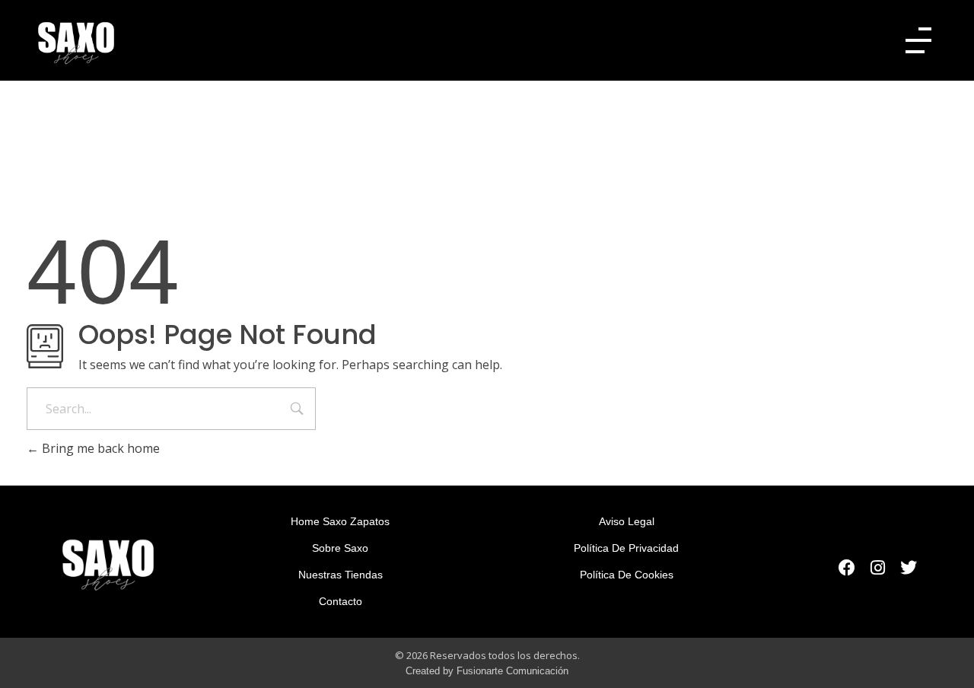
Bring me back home (99, 448)
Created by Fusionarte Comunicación (487, 671)
